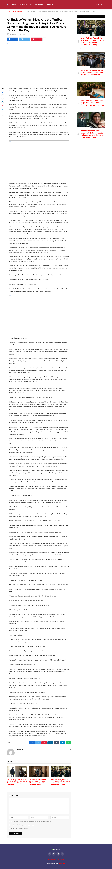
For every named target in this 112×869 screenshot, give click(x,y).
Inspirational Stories (13, 15)
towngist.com (61, 863)
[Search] (104, 4)
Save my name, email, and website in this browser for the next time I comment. (31, 821)
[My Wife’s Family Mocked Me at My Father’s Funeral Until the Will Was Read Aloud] (91, 60)
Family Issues (39, 4)
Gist (31, 4)
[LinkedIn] (2, 101)
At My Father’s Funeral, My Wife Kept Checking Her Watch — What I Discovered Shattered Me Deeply (61, 781)
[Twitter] (2, 97)
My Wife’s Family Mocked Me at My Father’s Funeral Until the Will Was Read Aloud (92, 72)
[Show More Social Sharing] (44, 39)
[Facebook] (2, 92)
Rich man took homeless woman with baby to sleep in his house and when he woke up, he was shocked (92, 134)
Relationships (23, 4)
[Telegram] (2, 109)
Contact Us (52, 859)
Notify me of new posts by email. (19, 828)
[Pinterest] (2, 105)
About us (61, 859)
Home (14, 4)
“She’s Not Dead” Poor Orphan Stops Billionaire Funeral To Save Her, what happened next (93, 103)
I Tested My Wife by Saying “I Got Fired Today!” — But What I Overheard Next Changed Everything (17, 781)
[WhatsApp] (2, 113)
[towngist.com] (7, 4)
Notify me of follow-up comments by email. (22, 825)
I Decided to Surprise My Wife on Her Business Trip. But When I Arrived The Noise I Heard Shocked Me (38, 781)
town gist (14, 34)
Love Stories (49, 4)
